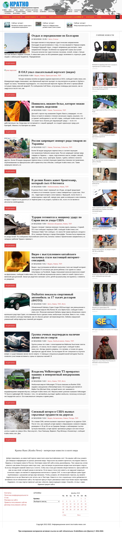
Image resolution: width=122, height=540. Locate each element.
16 (85, 504)
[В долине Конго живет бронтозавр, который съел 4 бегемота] (17, 187)
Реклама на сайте (11, 500)
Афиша (16, 10)
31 (63, 512)
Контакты (90, 17)
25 (67, 509)
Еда (41, 10)
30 (85, 509)
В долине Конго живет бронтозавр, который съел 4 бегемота (54, 182)
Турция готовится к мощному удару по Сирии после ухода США (57, 219)
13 (74, 504)
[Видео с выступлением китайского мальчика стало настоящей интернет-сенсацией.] (17, 261)
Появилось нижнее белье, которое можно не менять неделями (58, 105)
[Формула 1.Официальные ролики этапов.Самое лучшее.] (38, 24)
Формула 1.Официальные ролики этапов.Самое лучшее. (52, 26)
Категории (16, 17)
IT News (4, 10)
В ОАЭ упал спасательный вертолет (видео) (46, 72)
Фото (102, 11)
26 (70, 509)
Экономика (16, 13)
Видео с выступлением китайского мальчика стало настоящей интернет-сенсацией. (56, 257)
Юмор (24, 13)
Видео (22, 10)
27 (74, 509)
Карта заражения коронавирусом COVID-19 (66, 17)
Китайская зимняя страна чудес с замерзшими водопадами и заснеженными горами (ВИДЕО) (22, 27)
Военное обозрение (32, 10)
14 (78, 504)
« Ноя (64, 515)
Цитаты (43, 17)
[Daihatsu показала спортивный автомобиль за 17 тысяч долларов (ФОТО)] (17, 301)
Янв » (79, 515)
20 (74, 507)
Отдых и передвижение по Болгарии (55, 35)
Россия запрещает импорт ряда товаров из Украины (59, 142)
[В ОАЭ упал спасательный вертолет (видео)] (10, 74)
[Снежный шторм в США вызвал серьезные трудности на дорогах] (17, 419)
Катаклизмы (78, 10)
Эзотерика (7, 13)
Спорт (76, 11)
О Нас (99, 17)
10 (63, 504)
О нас (6, 498)
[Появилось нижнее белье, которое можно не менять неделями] (17, 111)
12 (70, 504)
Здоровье (64, 10)
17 (63, 507)
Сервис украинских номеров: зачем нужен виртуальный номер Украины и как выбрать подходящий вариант (102, 209)
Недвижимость (9, 11)
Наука (109, 10)
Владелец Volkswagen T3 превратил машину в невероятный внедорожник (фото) (56, 374)
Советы (69, 11)
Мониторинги (30, 17)
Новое (29, 11)
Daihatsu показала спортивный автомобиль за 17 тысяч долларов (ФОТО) (54, 297)
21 (78, 507)
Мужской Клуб (100, 10)
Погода (35, 11)
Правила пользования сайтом (15, 502)
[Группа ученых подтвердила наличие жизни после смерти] (17, 342)
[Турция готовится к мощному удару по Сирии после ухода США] (17, 224)
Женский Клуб (48, 10)
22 (81, 507)
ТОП (97, 11)
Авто (10, 10)
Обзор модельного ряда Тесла (83, 25)
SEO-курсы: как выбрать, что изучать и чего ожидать (105, 329)
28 (78, 509)
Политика (43, 11)
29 (81, 509)
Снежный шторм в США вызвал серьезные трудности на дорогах (53, 413)
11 (67, 504)
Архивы (36, 499)
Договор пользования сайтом (15, 505)
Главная (5, 17)
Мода (92, 10)
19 (70, 507)
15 (81, 504)
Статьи (82, 11)
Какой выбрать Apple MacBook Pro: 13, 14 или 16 (104, 228)
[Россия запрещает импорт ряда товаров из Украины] (17, 148)
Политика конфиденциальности (16, 495)
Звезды (57, 10)
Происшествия (53, 11)
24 (63, 509)
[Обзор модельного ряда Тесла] (69, 25)
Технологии (90, 11)
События (62, 11)
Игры (70, 10)
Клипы (86, 10)
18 (67, 507)
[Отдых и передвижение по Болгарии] (17, 43)
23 (85, 507)
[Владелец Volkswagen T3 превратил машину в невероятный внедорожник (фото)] (17, 379)
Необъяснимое (20, 11)
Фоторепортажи (111, 11)
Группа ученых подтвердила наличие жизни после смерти (56, 336)
